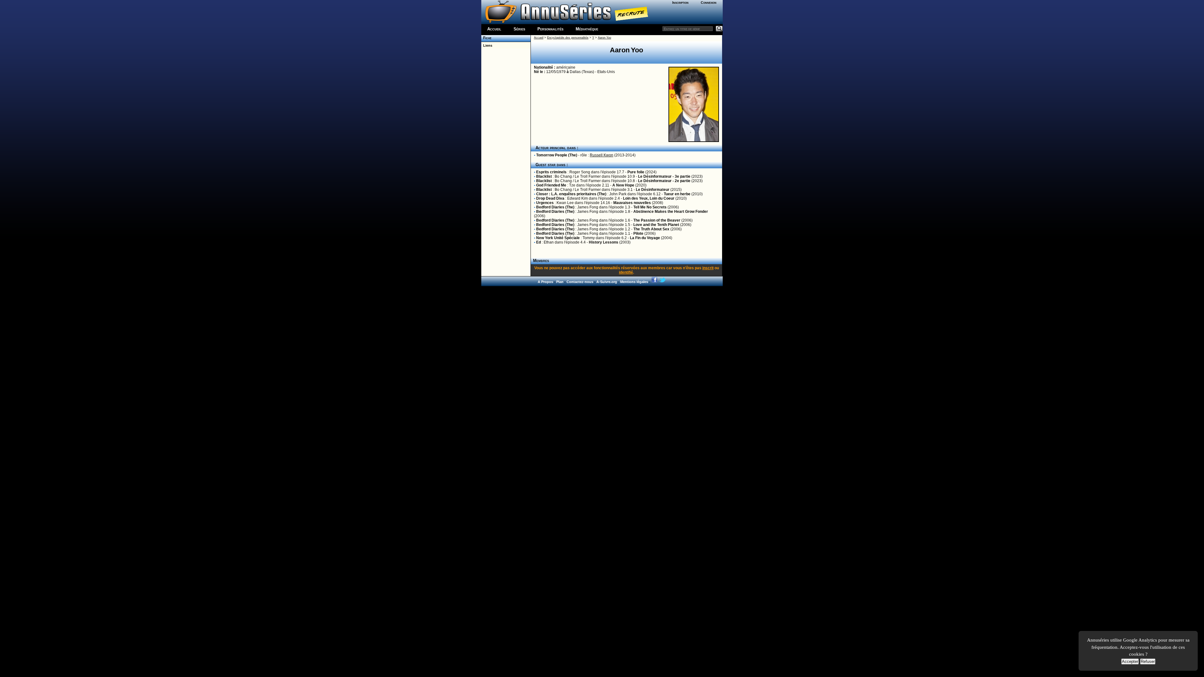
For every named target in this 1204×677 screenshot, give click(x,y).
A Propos (545, 282)
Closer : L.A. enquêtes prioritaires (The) (571, 194)
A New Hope (623, 185)
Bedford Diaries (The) (555, 207)
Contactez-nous (580, 282)
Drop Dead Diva (550, 198)
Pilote (638, 233)
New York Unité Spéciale (558, 238)
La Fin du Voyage (645, 238)
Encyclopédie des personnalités (568, 37)
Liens (486, 45)
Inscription (680, 2)
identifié (626, 272)
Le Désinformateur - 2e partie (664, 181)
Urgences (545, 203)
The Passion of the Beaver (656, 220)
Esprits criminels (551, 172)
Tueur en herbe (677, 194)
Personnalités (550, 29)
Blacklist (544, 176)
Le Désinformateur (652, 189)
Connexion (708, 2)
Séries (519, 29)
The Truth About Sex (651, 229)
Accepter (1130, 661)
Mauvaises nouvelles (632, 203)
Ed (538, 242)
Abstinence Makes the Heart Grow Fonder (670, 211)
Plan (559, 282)
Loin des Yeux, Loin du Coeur (648, 198)
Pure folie (635, 172)
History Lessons (603, 242)
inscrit (708, 268)
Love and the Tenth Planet (656, 225)
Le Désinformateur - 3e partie (664, 176)
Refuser (1148, 661)
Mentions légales (634, 282)
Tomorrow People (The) (556, 155)
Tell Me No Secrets (650, 207)
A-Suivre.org (606, 282)
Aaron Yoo (604, 37)
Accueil (494, 29)
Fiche (486, 38)
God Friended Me (551, 185)
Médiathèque (587, 29)
